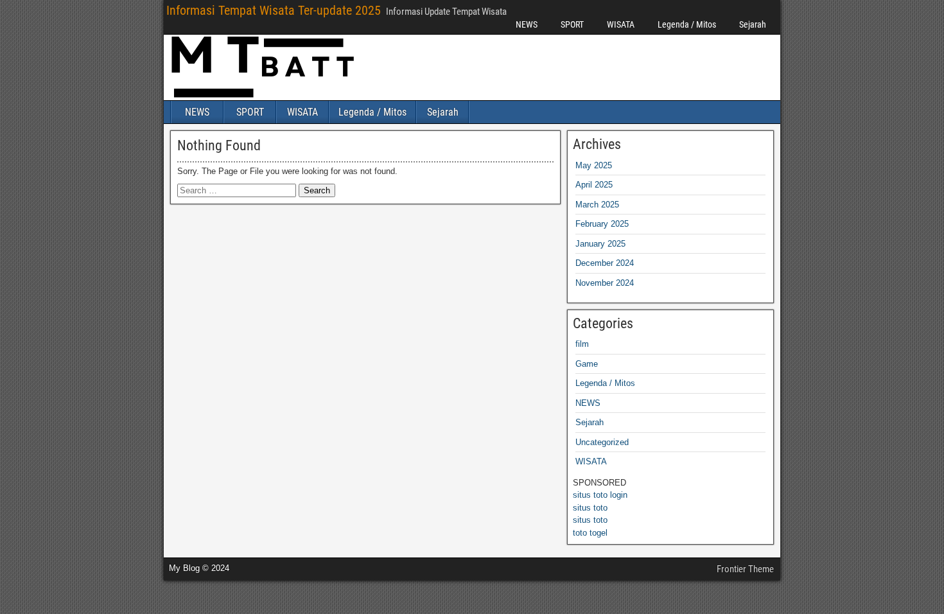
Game (586, 364)
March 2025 (597, 204)
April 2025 (594, 184)
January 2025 (600, 244)
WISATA (620, 24)
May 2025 (593, 165)
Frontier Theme (745, 569)
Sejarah (752, 24)
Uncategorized (602, 442)
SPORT (572, 24)
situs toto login (600, 495)
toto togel (590, 533)
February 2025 (602, 224)
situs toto (590, 508)
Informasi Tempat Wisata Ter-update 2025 (273, 10)
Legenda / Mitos (687, 24)
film (582, 344)
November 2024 (604, 283)
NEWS (527, 24)
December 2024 (604, 263)
